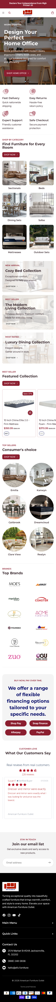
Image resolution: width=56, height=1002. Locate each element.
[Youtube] (14, 915)
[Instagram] (9, 915)
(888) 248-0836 (17, 961)
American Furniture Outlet (32, 980)
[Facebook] (4, 915)
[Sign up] (49, 863)
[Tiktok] (19, 915)
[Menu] (3, 12)
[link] (28, 814)
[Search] (9, 13)
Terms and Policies (28, 987)
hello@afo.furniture (18, 967)
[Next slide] (52, 51)
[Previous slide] (4, 51)
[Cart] (52, 13)
